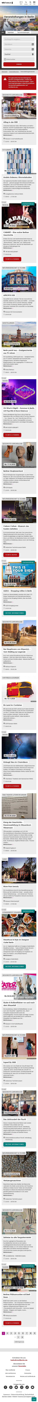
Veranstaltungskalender (19, 20)
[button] (26, 3)
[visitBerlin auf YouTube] (16, 1387)
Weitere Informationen (14, 613)
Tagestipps (10, 32)
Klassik (5, 1267)
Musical (5, 205)
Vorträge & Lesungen (11, 678)
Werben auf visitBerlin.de (27, 1376)
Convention (27, 1373)
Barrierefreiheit (29, 1394)
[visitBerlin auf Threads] (11, 1387)
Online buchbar (10, 59)
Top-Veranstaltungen (23, 32)
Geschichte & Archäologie (12, 95)
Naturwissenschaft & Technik (14, 268)
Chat (34, 1399)
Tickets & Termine (12, 259)
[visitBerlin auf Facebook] (5, 1387)
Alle (3, 32)
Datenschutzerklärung (17, 1394)
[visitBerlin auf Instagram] (21, 1387)
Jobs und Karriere (10, 1373)
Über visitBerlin (10, 1370)
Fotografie (7, 150)
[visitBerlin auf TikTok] (27, 1387)
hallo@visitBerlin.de (19, 1360)
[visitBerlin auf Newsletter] (32, 1387)
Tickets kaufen (11, 555)
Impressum (6, 1394)
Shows (5, 381)
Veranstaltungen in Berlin (19, 16)
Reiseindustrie (10, 1376)
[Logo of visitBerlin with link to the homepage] (7, 2)
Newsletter (22, 1366)
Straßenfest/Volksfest (12, 912)
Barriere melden (7, 1396)
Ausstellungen (8, 323)
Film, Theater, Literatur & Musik (14, 795)
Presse (28, 1370)
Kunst (5, 859)
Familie (5, 564)
